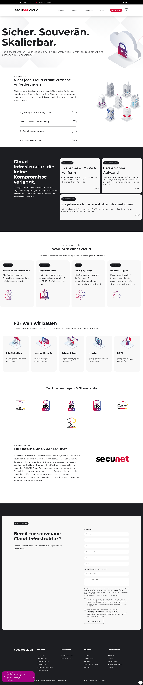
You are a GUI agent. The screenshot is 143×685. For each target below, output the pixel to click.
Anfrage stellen (94, 621)
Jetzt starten (116, 10)
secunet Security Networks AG (56, 680)
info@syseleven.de (45, 2)
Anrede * (88, 529)
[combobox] (106, 534)
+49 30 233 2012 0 (25, 2)
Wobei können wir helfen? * (96, 569)
